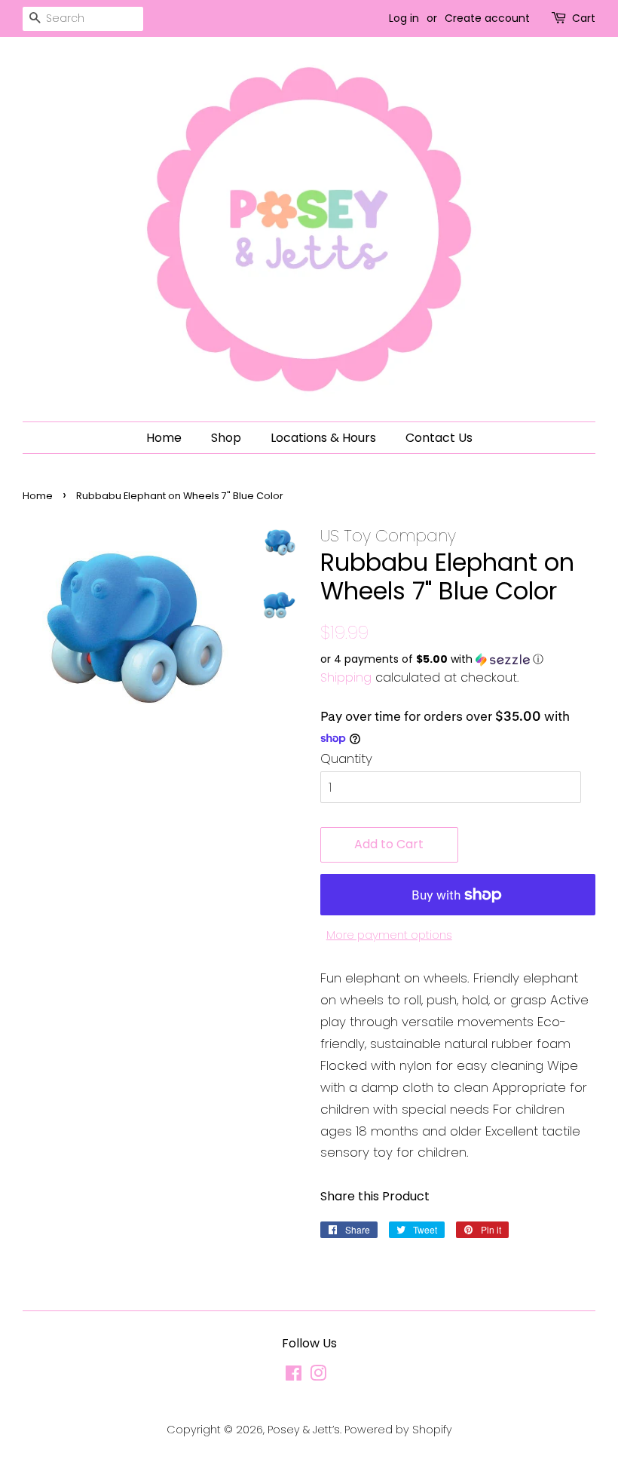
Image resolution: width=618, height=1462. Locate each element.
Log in (404, 18)
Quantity (346, 758)
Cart (583, 18)
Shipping (346, 677)
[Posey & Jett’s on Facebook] (293, 1376)
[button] (457, 659)
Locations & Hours (323, 437)
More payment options (389, 934)
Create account (487, 18)
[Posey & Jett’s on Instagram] (318, 1376)
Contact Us (439, 437)
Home (164, 437)
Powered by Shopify (398, 1429)
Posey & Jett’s (304, 1429)
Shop (226, 437)
